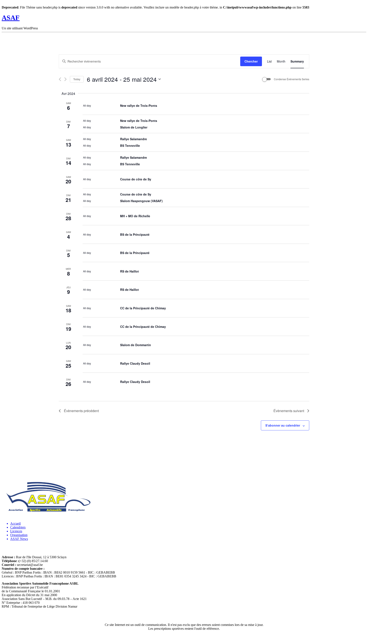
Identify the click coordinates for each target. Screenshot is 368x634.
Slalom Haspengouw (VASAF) (141, 201)
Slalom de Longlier (133, 127)
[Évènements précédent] (60, 79)
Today (76, 79)
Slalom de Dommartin (135, 345)
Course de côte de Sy (135, 179)
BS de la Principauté (135, 234)
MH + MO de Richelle (135, 216)
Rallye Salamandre (133, 139)
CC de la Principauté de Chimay (143, 308)
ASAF (11, 17)
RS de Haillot (129, 271)
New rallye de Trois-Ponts (138, 105)
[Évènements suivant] (65, 79)
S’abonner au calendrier (282, 425)
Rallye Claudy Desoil (135, 363)
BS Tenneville (130, 145)
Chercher (251, 61)
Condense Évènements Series (291, 79)
